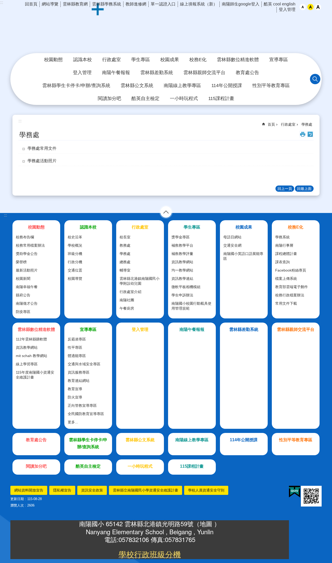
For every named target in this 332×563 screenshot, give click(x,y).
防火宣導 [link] (75, 397)
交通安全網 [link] (232, 245)
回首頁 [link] (31, 4)
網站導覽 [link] (50, 4)
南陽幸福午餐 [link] (27, 287)
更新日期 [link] (17, 499)
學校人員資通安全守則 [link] (206, 490)
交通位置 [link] (75, 270)
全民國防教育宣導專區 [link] (86, 414)
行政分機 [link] (75, 262)
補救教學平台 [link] (182, 245)
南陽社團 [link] (127, 300)
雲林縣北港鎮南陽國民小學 (166, 29)
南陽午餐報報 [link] (116, 72)
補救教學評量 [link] (182, 254)
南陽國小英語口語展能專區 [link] (243, 256)
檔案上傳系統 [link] (286, 278)
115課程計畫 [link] (221, 98)
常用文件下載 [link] (286, 303)
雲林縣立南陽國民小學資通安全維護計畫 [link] (145, 490)
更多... (73, 422)
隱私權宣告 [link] (62, 490)
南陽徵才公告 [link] (27, 303)
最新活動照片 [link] (27, 270)
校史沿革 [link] (75, 237)
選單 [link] (166, 212)
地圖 (207, 523)
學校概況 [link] (75, 245)
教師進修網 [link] (136, 4)
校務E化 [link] (197, 59)
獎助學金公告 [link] (27, 254)
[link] (294, 492)
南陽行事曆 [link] (284, 245)
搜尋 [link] (315, 79)
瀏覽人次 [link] (17, 505)
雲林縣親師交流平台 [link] (204, 72)
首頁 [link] (271, 124)
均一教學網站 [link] (182, 270)
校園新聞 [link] (23, 278)
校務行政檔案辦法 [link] (289, 295)
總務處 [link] (125, 262)
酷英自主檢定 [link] (146, 98)
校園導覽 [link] (75, 278)
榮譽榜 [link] (21, 262)
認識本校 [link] (82, 59)
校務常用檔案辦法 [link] (30, 245)
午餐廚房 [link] (127, 308)
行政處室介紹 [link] (130, 292)
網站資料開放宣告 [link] (28, 490)
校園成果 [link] (169, 59)
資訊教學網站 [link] (182, 262)
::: (1, 2)
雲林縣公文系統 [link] (137, 85)
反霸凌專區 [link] (77, 339)
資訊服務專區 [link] (78, 372)
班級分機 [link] (75, 254)
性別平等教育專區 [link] (271, 85)
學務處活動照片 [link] (42, 161)
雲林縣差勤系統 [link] (156, 72)
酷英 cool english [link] (279, 4)
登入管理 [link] (287, 9)
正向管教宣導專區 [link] (82, 405)
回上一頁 (285, 189)
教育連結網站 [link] (78, 381)
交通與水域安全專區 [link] (84, 364)
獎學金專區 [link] (180, 237)
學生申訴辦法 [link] (182, 295)
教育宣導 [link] (75, 389)
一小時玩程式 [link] (184, 98)
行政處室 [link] (111, 59)
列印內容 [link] (302, 134)
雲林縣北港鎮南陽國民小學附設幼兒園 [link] (140, 281)
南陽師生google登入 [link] (240, 4)
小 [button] (303, 7)
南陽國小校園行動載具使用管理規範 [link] (191, 305)
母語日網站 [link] (232, 237)
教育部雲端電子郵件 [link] (291, 287)
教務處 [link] (125, 245)
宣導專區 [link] (278, 59)
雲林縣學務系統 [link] (106, 4)
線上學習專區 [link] (27, 364)
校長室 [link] (125, 237)
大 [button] (318, 7)
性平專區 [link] (75, 347)
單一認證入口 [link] (163, 4)
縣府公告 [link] (23, 295)
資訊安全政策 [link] (92, 490)
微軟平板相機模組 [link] (185, 287)
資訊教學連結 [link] (182, 278)
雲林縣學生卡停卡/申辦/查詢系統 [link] (76, 85)
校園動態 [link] (53, 59)
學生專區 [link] (140, 59)
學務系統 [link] (282, 237)
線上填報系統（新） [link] (198, 4)
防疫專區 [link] (23, 312)
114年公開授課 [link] (226, 85)
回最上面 (304, 189)
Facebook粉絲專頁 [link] (290, 270)
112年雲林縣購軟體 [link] (31, 339)
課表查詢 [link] (282, 262)
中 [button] (310, 7)
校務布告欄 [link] (25, 237)
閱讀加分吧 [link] (109, 98)
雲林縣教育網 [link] (75, 4)
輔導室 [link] (125, 270)
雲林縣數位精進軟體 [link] (238, 59)
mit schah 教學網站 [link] (31, 356)
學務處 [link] (306, 124)
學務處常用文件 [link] (42, 148)
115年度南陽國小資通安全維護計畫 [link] (35, 374)
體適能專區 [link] (77, 356)
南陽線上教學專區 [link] (182, 85)
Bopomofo (310, 134)
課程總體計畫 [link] (286, 254)
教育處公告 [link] (247, 72)
